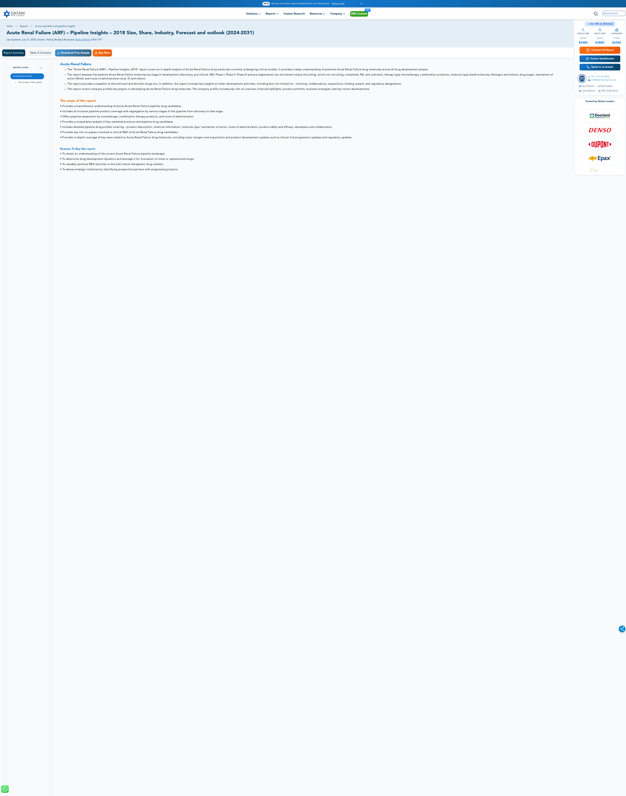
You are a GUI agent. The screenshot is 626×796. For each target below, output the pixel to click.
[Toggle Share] (622, 629)
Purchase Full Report (602, 50)
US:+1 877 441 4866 (600, 77)
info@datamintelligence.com (603, 80)
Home (10, 26)
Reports (24, 26)
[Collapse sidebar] (41, 68)
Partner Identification (602, 59)
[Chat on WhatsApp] (5, 789)
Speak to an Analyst (602, 67)
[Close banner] (361, 4)
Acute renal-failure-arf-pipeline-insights (55, 26)
